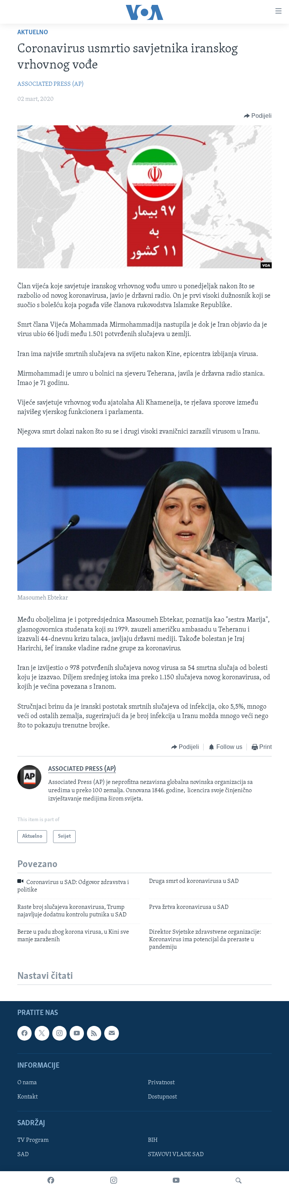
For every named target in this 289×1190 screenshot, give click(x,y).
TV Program (33, 1140)
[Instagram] (113, 1180)
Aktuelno (32, 32)
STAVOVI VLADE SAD (176, 1155)
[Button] (258, 116)
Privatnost (161, 1083)
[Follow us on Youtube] (77, 1033)
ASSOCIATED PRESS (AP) (50, 84)
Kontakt (27, 1097)
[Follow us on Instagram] (59, 1033)
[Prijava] (111, 1033)
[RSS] (94, 1033)
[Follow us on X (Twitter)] (42, 1033)
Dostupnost (162, 1097)
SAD (23, 1155)
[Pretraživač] (238, 1180)
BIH (153, 1140)
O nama (27, 1083)
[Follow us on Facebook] (24, 1033)
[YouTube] (176, 1180)
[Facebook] (50, 1180)
